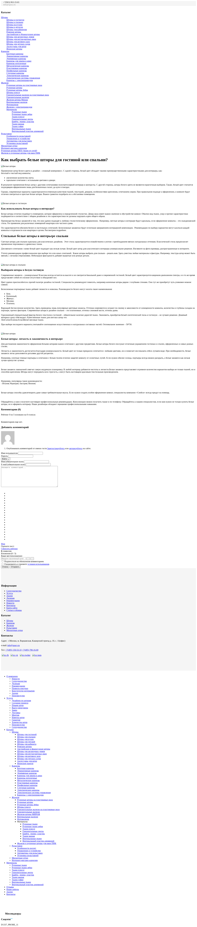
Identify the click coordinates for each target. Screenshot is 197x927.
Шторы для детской (26, 742)
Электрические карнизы (17, 75)
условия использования (38, 564)
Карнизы (5, 51)
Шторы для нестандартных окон (21, 39)
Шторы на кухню (14, 25)
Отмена (5, 567)
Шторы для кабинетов (16, 29)
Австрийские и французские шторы (33, 749)
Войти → (5, 459)
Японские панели (25, 763)
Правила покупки (20, 688)
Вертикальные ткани (21, 129)
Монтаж (15, 715)
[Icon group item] (179, 6)
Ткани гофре (17, 126)
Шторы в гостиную (15, 20)
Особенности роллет (26, 848)
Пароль (4, 456)
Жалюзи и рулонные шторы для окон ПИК (20, 153)
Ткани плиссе (18, 117)
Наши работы (12, 889)
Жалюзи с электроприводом (19, 107)
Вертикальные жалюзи (16, 102)
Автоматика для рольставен (19, 141)
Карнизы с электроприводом (19, 80)
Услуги (9, 593)
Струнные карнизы (15, 73)
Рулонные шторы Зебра (17, 90)
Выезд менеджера (20, 708)
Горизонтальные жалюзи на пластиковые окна (27, 95)
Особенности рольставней (18, 136)
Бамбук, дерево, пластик (23, 121)
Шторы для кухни (25, 739)
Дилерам (10, 598)
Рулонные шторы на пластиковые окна (24, 85)
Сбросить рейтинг (9, 549)
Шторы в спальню (14, 22)
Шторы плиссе (13, 92)
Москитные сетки (9, 146)
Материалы (11, 109)
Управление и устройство (18, 138)
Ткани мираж (18, 124)
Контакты (10, 605)
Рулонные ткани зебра (22, 114)
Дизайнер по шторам (21, 700)
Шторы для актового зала (18, 41)
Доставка (16, 712)
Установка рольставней (17, 143)
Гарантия (16, 720)
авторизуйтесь (75, 448)
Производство (18, 696)
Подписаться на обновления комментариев (24, 561)
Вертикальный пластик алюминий (28, 131)
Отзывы (10, 887)
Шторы (4, 17)
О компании (12, 676)
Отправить (15, 567)
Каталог (10, 729)
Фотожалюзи (12, 104)
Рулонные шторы (14, 87)
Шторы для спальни (26, 737)
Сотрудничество (13, 591)
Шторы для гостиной (27, 734)
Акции (9, 596)
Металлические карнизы (17, 66)
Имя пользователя (9, 453)
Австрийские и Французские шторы (23, 34)
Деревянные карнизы (16, 58)
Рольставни (6, 134)
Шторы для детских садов (18, 44)
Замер (14, 710)
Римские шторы (13, 32)
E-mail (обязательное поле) (13, 464)
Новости (10, 603)
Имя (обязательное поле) (12, 461)
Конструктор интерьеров (23, 691)
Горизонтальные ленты (22, 119)
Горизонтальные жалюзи (17, 97)
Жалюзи (5, 83)
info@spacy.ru (13, 645)
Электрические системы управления (23, 78)
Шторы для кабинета (26, 744)
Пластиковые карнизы (16, 68)
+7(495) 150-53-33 (13, 650)
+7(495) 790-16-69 (30, 650)
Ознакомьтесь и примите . (27, 564)
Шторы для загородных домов (20, 37)
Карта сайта (11, 608)
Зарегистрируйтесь (56, 448)
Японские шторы (14, 49)
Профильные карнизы (16, 71)
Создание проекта (20, 703)
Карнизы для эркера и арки (18, 61)
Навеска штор (18, 717)
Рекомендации (13, 600)
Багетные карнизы (14, 54)
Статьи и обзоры (14, 610)
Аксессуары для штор (16, 46)
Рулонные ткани (19, 112)
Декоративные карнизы (17, 56)
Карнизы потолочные (16, 63)
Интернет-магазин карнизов (14, 148)
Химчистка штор (19, 722)
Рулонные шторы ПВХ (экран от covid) (19, 150)
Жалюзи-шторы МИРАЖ (28, 814)
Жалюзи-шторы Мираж (17, 100)
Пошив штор (18, 705)
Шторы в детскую (14, 27)
